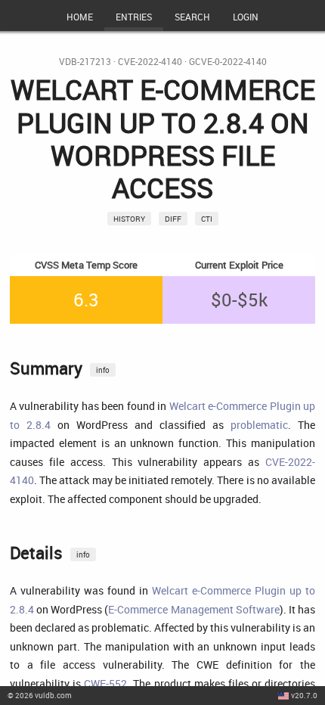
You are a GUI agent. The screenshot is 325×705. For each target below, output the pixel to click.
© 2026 (40, 695)
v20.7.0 (304, 695)
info (103, 370)
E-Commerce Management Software (193, 609)
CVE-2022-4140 (150, 61)
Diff (173, 218)
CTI (206, 218)
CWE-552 (105, 683)
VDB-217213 (85, 61)
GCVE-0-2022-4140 (228, 61)
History (129, 218)
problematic (259, 425)
